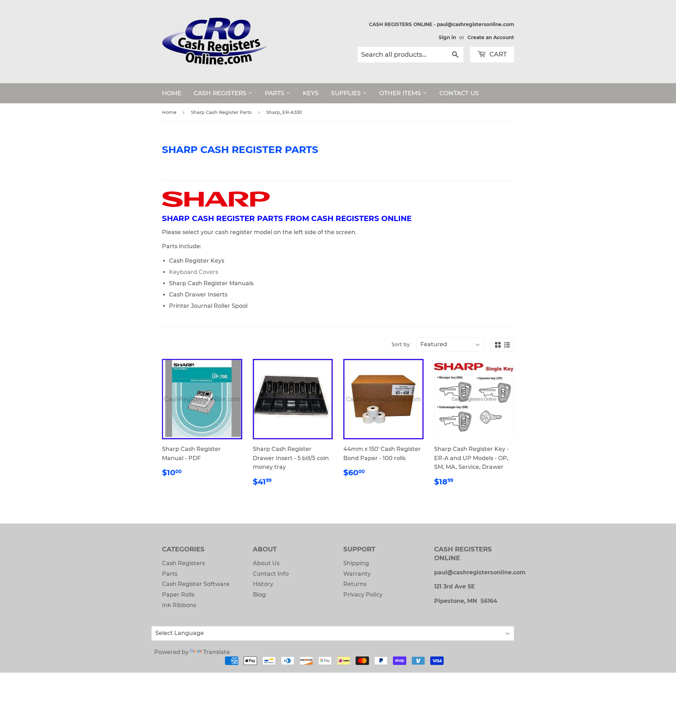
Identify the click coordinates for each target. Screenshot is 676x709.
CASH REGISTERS (221, 93)
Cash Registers (183, 563)
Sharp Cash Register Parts (221, 112)
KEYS (311, 93)
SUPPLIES (347, 93)
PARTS (275, 93)
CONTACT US (459, 93)
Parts (169, 573)
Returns (355, 584)
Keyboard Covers (193, 272)
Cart (497, 54)
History (263, 584)
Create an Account (491, 37)
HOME (171, 93)
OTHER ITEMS (401, 93)
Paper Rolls (178, 594)
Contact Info (271, 573)
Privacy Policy (363, 594)
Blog (259, 594)
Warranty (357, 573)
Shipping (356, 563)
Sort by (401, 344)
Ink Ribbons (179, 605)
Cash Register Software (196, 584)
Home (169, 112)
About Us (266, 563)
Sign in (447, 37)
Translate (216, 652)
